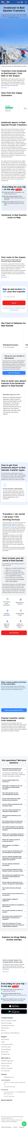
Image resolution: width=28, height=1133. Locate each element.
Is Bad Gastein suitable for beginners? (10, 899)
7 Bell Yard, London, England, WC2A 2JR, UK (15, 1083)
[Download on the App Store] (14, 1006)
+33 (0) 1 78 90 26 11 (9, 1096)
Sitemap (21, 1127)
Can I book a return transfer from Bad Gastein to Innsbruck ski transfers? (12, 917)
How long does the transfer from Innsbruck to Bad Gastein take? (12, 769)
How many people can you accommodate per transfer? (10, 793)
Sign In (20, 2)
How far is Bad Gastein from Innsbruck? (10, 780)
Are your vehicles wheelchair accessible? (11, 864)
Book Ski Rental (14, 633)
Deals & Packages (6, 1023)
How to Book (5, 1039)
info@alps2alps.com (9, 1077)
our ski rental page (15, 570)
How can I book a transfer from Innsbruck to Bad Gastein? (11, 810)
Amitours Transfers (7, 1068)
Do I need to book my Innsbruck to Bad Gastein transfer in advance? (12, 821)
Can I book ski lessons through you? (11, 888)
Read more (5, 971)
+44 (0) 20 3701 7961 (9, 1086)
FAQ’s (3, 1042)
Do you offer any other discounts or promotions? (13, 894)
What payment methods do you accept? (11, 816)
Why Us (3, 1030)
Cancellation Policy (7, 1044)
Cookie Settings (6, 1049)
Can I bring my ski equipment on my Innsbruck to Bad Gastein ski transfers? (13, 876)
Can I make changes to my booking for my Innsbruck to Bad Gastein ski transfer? (13, 828)
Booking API (5, 1052)
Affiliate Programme (7, 1061)
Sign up (14, 303)
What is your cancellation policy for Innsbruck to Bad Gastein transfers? (13, 834)
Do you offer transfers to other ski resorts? (12, 911)
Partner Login (5, 1065)
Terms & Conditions (6, 1127)
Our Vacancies (5, 1070)
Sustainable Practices (7, 1025)
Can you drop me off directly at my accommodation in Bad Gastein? (12, 851)
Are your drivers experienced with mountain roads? (12, 805)
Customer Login (6, 1047)
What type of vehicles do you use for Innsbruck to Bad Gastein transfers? (12, 787)
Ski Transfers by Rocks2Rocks (10, 1033)
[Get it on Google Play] (14, 1011)
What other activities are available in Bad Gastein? (13, 905)
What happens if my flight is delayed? (10, 846)
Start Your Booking (14, 373)
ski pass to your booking (11, 527)
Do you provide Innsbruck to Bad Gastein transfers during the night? (12, 870)
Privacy (15, 1127)
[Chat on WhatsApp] (24, 1123)
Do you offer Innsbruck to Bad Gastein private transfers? (11, 799)
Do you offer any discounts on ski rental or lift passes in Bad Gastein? (12, 883)
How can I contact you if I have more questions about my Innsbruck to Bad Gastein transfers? (13, 925)
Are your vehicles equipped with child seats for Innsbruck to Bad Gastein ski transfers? (11, 858)
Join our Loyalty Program (8, 1020)
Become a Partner (6, 1063)
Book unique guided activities (14, 710)
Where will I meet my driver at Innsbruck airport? (11, 840)
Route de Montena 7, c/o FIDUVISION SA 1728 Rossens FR (14, 1092)
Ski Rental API (5, 1054)
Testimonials (5, 1028)
